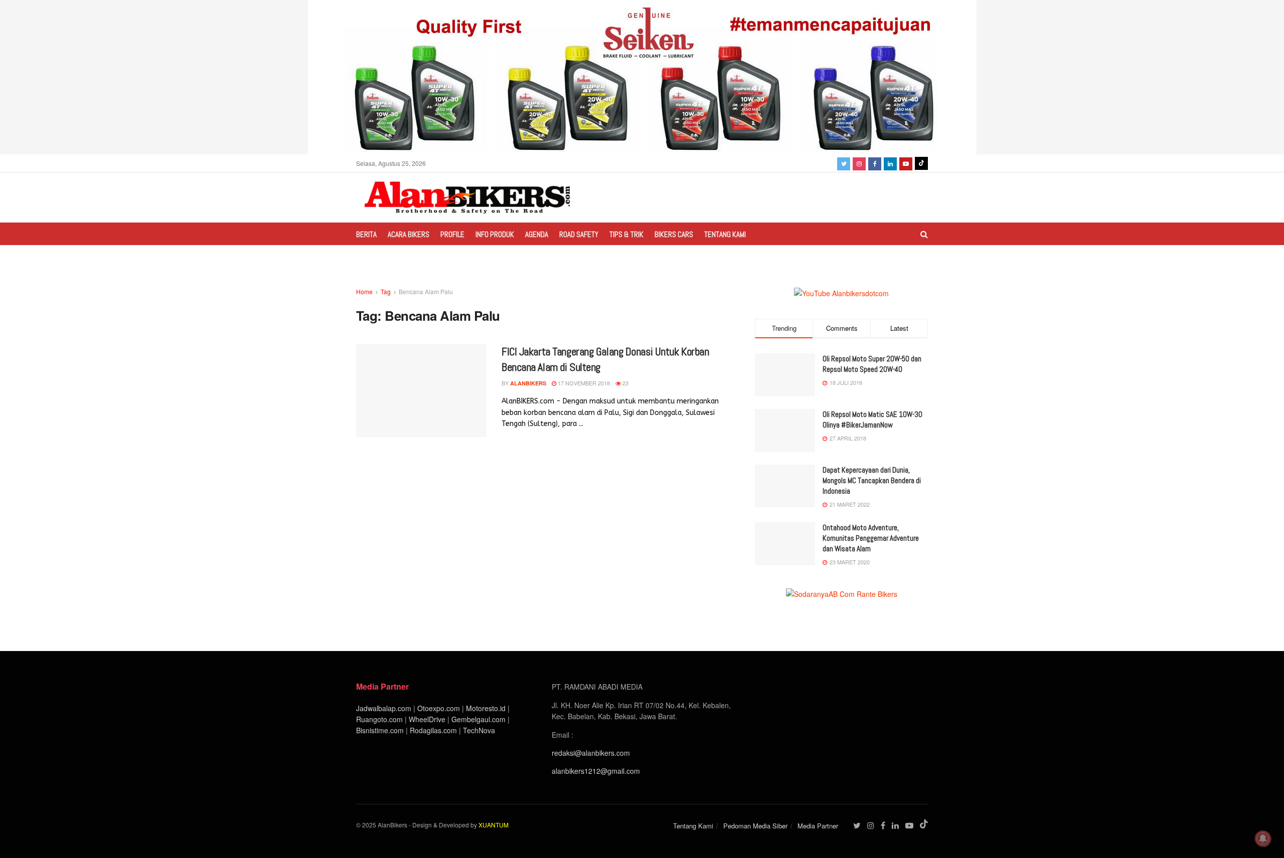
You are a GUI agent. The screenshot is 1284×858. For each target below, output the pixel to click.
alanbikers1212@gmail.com (596, 771)
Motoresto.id (486, 708)
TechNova (479, 730)
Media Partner (817, 825)
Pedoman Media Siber (755, 825)
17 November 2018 (583, 383)
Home (364, 291)
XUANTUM (493, 824)
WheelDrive (427, 719)
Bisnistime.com (380, 730)
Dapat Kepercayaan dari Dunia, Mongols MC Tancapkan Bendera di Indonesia (872, 480)
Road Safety (578, 234)
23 (624, 383)
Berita (366, 234)
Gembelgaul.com (479, 719)
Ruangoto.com (379, 719)
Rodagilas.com (433, 730)
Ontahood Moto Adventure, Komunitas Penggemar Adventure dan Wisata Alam (871, 538)
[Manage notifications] (1263, 838)
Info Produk (494, 234)
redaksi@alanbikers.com (591, 753)
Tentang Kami (725, 234)
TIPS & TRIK (626, 234)
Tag (386, 291)
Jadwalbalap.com (383, 708)
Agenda (536, 234)
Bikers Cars (674, 234)
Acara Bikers (408, 234)
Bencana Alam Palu (426, 291)
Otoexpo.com (438, 708)
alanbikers (528, 383)
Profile (452, 234)
